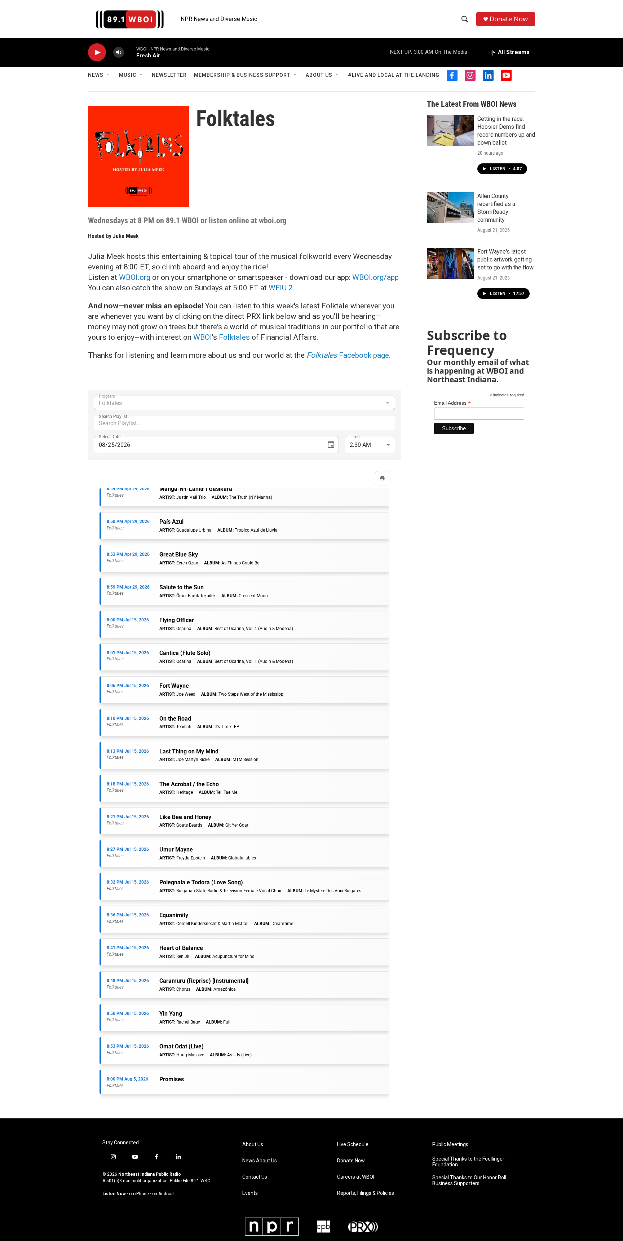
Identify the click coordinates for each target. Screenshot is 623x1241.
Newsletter (169, 75)
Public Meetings (450, 1144)
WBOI (202, 337)
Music (127, 75)
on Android (163, 1193)
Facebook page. (348, 355)
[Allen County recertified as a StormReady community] (450, 207)
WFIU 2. (282, 287)
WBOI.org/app (374, 277)
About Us (319, 75)
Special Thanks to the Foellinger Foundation (468, 1161)
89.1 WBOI (201, 1180)
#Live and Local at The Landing (393, 75)
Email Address (452, 403)
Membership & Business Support (242, 75)
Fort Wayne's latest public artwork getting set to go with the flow (505, 259)
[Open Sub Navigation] (109, 75)
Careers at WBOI (355, 1177)
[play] (97, 52)
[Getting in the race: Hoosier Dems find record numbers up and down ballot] (450, 130)
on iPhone (139, 1193)
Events (250, 1193)
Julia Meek (126, 236)
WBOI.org (134, 277)
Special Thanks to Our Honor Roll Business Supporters (469, 1180)
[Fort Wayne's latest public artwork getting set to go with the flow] (450, 263)
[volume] (118, 52)
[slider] (130, 52)
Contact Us (254, 1177)
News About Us (259, 1160)
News (95, 75)
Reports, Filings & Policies (365, 1193)
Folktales (234, 337)
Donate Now (509, 19)
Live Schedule (352, 1144)
